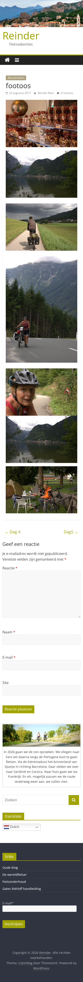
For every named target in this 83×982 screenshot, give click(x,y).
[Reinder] (7, 60)
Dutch (14, 827)
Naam (8, 632)
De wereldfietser (14, 874)
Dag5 (71, 531)
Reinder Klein (46, 93)
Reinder (20, 35)
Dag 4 (12, 531)
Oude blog (10, 867)
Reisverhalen (16, 78)
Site (5, 682)
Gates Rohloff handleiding (21, 889)
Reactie (9, 568)
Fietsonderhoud (14, 882)
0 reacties (66, 93)
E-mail (8, 657)
